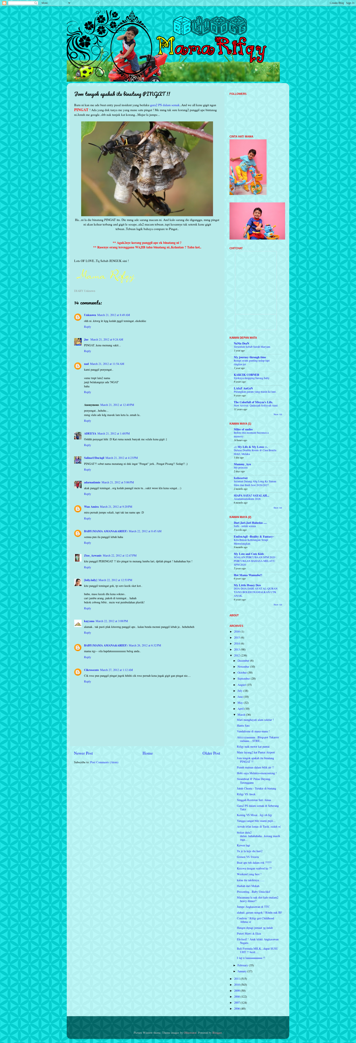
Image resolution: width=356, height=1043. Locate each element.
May (241, 703)
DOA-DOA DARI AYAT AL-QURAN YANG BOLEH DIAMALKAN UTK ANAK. (256, 592)
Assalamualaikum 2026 (247, 499)
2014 (237, 643)
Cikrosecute (91, 670)
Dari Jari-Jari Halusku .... (250, 522)
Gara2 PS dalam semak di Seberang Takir (258, 807)
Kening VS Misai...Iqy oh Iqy (254, 815)
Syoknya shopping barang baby (251, 378)
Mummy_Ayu (242, 464)
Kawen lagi (243, 845)
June (241, 697)
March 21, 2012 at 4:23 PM (121, 458)
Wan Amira (91, 506)
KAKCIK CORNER (246, 374)
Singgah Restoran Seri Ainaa (254, 800)
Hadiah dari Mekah (248, 886)
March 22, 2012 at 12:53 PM (115, 580)
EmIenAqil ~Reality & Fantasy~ (254, 536)
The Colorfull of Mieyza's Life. (253, 402)
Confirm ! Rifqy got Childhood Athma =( (255, 920)
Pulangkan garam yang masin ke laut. (255, 391)
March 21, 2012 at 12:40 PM (117, 405)
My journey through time (250, 357)
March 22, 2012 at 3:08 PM (112, 621)
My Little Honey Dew (247, 585)
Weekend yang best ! (249, 874)
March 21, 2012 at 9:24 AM (106, 339)
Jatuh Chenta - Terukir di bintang (256, 788)
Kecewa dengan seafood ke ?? (254, 868)
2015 (237, 637)
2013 (237, 649)
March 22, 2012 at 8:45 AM (145, 531)
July (240, 691)
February (243, 965)
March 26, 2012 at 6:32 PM (145, 645)
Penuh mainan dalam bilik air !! (255, 767)
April (241, 709)
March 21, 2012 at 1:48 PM (113, 433)
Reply (87, 327)
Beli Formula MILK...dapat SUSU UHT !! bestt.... (257, 950)
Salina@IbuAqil (94, 458)
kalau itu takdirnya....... (251, 880)
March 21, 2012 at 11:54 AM (107, 364)
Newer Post (83, 753)
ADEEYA (90, 433)
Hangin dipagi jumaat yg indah (255, 928)
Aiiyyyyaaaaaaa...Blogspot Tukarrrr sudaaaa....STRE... (258, 739)
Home (148, 753)
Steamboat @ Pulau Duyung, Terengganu (254, 780)
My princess (241, 467)
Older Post (211, 753)
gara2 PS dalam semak (165, 105)
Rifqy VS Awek (246, 794)
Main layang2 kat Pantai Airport (256, 752)
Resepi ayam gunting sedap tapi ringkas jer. (252, 362)
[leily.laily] (90, 580)
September (244, 678)
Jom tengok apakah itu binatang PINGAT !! (255, 759)
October (243, 672)
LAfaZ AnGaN (243, 388)
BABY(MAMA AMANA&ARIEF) (106, 531)
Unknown (90, 315)
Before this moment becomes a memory (251, 434)
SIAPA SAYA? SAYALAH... (251, 495)
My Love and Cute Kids (249, 554)
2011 (237, 979)
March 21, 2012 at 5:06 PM (118, 482)
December (244, 660)
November (244, 666)
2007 (237, 1002)
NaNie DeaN (241, 343)
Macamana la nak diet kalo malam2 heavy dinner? (257, 899)
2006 (237, 1008)
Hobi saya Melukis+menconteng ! (257, 773)
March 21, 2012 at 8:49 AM (113, 315)
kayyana (89, 621)
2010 (237, 985)
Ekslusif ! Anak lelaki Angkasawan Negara (258, 941)
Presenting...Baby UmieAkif (253, 892)
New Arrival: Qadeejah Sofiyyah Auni (256, 405)
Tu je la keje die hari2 (249, 851)
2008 (237, 996)
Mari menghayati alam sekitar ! (255, 720)
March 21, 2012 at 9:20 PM (116, 507)
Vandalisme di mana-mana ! (253, 731)
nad (86, 364)
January (242, 971)
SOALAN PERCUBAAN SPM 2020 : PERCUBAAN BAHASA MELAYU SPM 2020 (255, 560)
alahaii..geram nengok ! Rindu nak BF (259, 912)
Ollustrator (190, 1033)
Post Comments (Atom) (104, 762)
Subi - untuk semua (245, 526)
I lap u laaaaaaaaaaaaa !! (251, 958)
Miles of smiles (243, 429)
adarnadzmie (92, 482)
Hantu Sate (243, 725)
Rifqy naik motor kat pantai (253, 746)
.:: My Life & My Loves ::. (251, 447)
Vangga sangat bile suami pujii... (256, 821)
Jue (86, 339)
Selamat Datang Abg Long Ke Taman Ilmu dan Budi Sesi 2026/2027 (255, 483)
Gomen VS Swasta (248, 857)
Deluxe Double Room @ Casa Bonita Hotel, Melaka (255, 452)
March (242, 714)
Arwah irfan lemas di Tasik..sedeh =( (259, 826)
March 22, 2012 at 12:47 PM (120, 555)
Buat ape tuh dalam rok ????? (254, 862)
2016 (237, 631)
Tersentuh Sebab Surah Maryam (252, 347)
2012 (237, 655)
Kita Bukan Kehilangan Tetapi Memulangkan (251, 541)
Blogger (217, 1033)
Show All (278, 414)
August (242, 685)
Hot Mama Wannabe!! (248, 575)
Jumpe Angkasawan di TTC (253, 907)
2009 (237, 990)
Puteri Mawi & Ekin (249, 933)
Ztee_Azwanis (93, 555)
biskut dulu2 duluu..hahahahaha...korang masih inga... (258, 836)
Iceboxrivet (241, 478)
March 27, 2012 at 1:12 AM (116, 670)
